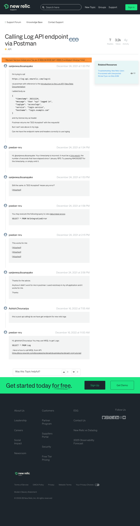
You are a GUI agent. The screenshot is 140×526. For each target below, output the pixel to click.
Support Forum (14, 22)
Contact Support (55, 22)
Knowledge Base (35, 22)
